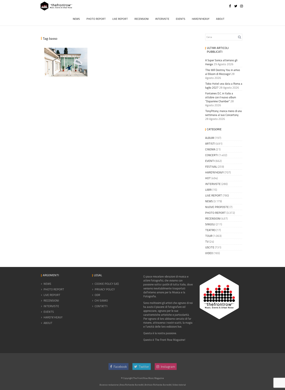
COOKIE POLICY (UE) (107, 284)
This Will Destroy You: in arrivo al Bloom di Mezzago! (222, 72)
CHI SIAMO (101, 300)
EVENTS (180, 19)
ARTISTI (210, 143)
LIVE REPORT (120, 19)
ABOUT (220, 19)
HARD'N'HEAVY (214, 172)
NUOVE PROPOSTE (217, 207)
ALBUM (209, 138)
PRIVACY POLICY (105, 289)
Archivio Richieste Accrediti (158, 384)
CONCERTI (211, 155)
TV (207, 241)
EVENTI (210, 161)
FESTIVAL (211, 167)
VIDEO (209, 253)
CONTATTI (101, 306)
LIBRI (208, 190)
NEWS (76, 19)
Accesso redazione (108, 384)
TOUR (208, 236)
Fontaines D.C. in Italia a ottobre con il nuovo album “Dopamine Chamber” (220, 97)
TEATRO (210, 230)
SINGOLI (210, 224)
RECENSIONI (141, 19)
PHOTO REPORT (96, 19)
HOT (208, 178)
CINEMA (210, 149)
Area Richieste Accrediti (131, 384)
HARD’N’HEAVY (200, 19)
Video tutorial (179, 384)
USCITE (209, 247)
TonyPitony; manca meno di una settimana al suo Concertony (223, 113)
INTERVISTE (162, 19)
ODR (97, 295)
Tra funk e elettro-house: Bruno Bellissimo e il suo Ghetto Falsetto (65, 62)
